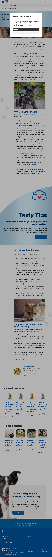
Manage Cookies (17, 33)
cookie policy (28, 25)
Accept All (15, 29)
